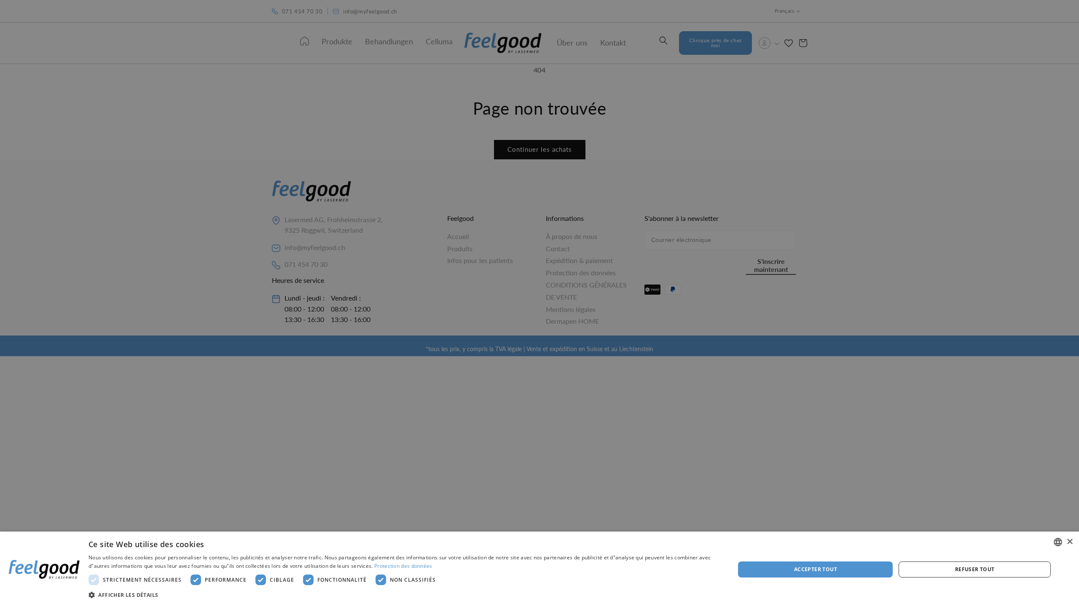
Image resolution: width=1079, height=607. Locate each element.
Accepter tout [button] (815, 569)
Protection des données (403, 565)
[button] (402, 595)
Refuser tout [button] (975, 569)
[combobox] (1058, 542)
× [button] (1069, 542)
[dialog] (539, 569)
